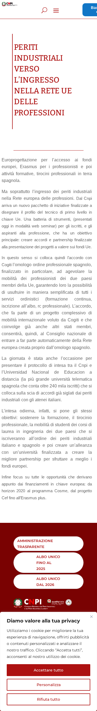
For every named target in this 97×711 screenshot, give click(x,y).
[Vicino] (91, 616)
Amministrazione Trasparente (35, 544)
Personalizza (49, 684)
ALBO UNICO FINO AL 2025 (48, 563)
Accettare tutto (48, 670)
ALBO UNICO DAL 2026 (48, 581)
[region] (48, 661)
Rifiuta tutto (48, 699)
